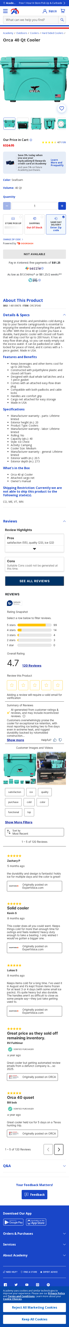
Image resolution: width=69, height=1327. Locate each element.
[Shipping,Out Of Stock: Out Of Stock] (34, 224)
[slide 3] (36, 124)
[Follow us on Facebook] (5, 1284)
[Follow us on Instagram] (37, 1284)
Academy (8, 33)
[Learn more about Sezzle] (34, 268)
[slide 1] (9, 124)
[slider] (34, 79)
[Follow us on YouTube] (27, 1284)
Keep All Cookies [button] (34, 1319)
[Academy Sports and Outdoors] (15, 11)
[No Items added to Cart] (63, 11)
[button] (57, 163)
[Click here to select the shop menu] (5, 11)
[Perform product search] (62, 20)
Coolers (34, 33)
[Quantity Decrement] (7, 206)
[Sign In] (45, 11)
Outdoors (21, 33)
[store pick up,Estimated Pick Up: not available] (13, 224)
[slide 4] (50, 124)
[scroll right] (61, 124)
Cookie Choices (12, 1299)
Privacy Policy (56, 1293)
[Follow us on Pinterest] (48, 1284)
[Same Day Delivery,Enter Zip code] (56, 224)
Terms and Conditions (21, 1296)
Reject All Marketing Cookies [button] (34, 1307)
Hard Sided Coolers (52, 33)
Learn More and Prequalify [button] (57, 162)
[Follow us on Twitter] (16, 1284)
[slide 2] (23, 124)
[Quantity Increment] (62, 206)
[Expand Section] (34, 549)
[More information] (31, 140)
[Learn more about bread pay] (34, 280)
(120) (63, 142)
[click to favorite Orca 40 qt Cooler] (62, 108)
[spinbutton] (35, 206)
